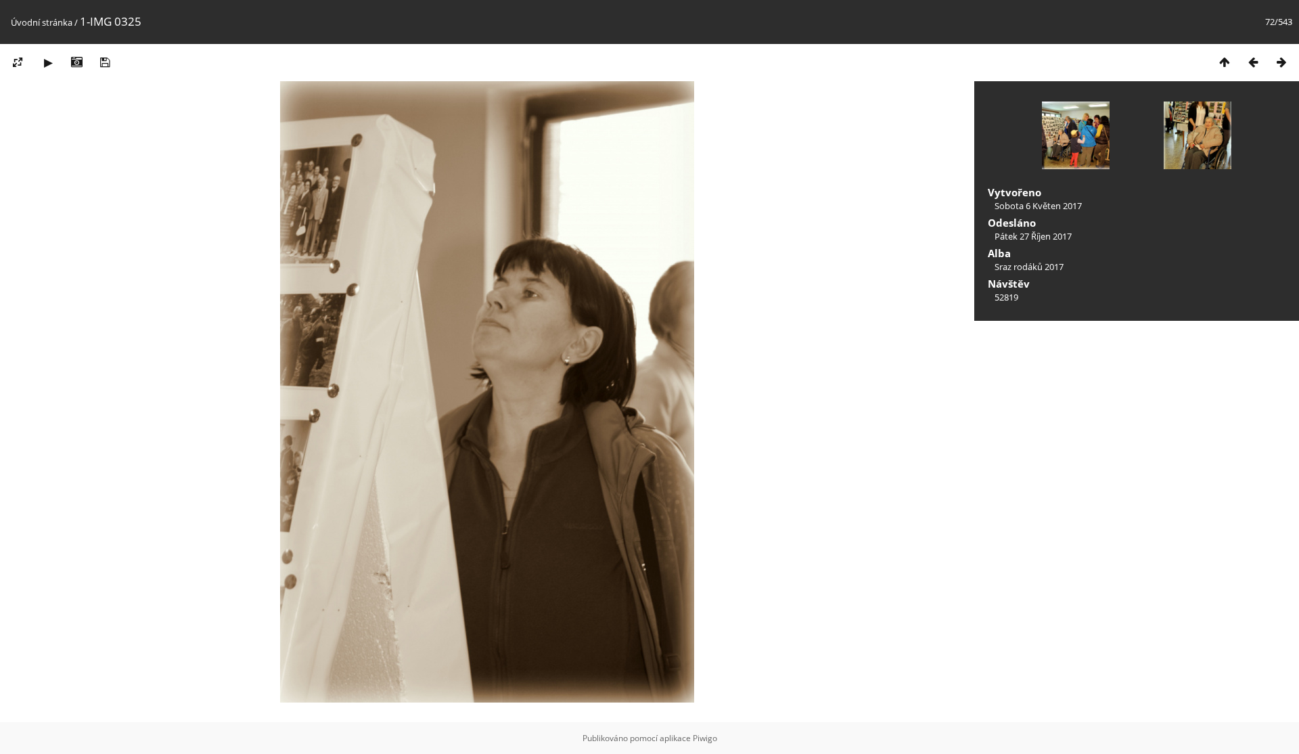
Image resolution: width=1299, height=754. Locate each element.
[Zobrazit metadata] (76, 62)
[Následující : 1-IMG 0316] (1281, 62)
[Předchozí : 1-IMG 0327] (1253, 62)
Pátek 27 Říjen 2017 (1033, 236)
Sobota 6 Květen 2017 (1038, 206)
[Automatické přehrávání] (48, 62)
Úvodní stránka (41, 22)
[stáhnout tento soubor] (105, 62)
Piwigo (705, 738)
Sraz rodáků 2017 (1029, 267)
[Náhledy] (1224, 62)
